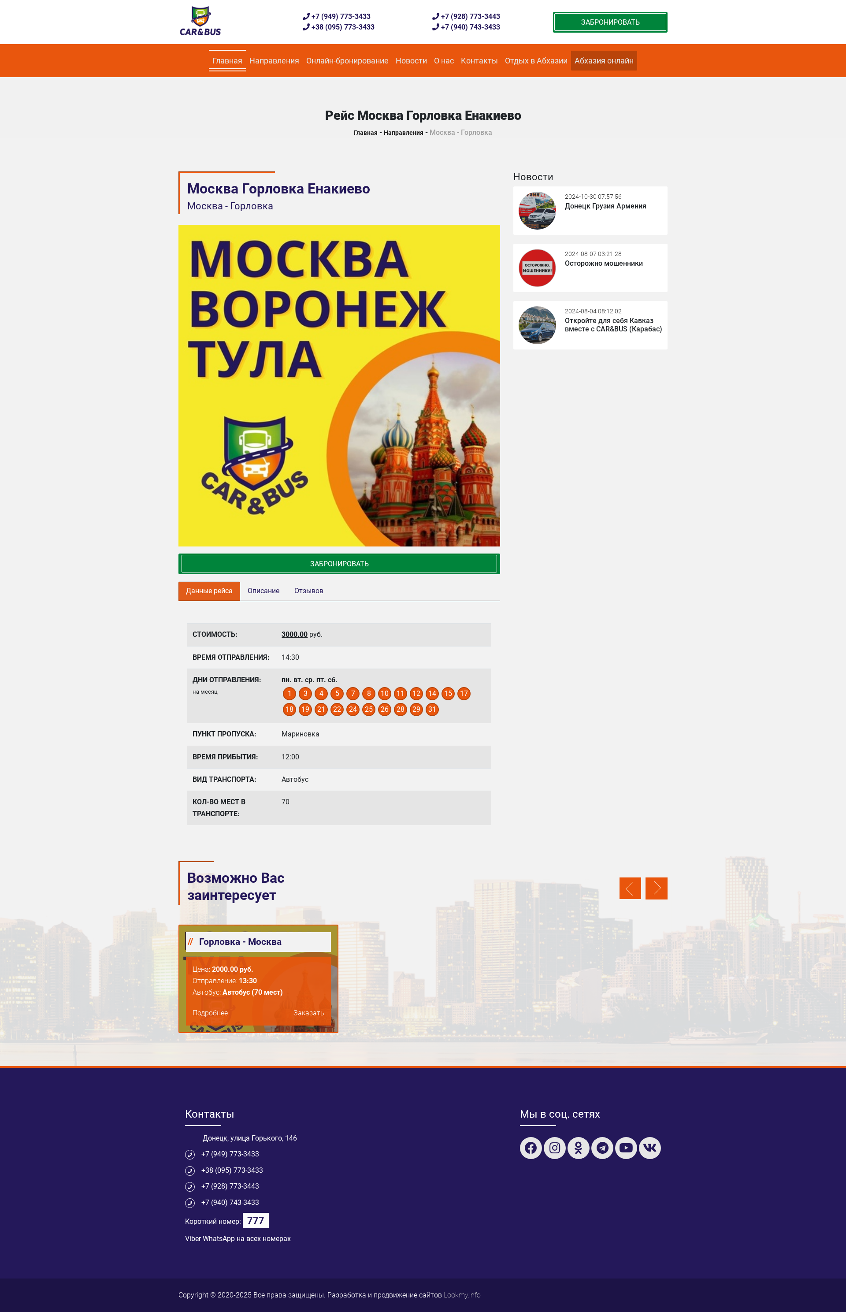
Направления (274, 60)
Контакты (479, 60)
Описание (263, 591)
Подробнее (210, 1013)
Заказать (308, 1013)
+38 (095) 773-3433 (343, 27)
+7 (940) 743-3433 (470, 27)
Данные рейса (209, 591)
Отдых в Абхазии (536, 60)
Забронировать (610, 22)
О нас (444, 60)
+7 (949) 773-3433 (341, 16)
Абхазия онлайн (604, 60)
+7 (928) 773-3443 (470, 16)
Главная (229, 60)
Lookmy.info (462, 1295)
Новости (411, 60)
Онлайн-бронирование (347, 60)
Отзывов (308, 591)
